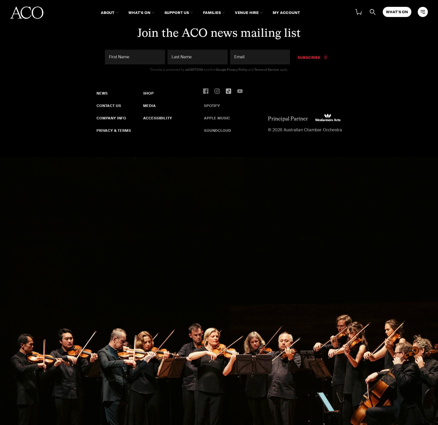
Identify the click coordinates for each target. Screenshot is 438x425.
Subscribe (309, 57)
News (102, 93)
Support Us (177, 12)
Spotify (212, 105)
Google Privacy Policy (231, 70)
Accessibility (157, 118)
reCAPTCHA (194, 70)
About (108, 12)
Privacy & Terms (114, 130)
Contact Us (109, 105)
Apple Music (217, 118)
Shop (148, 93)
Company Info (111, 118)
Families (212, 12)
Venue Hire (247, 12)
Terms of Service (266, 70)
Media (149, 105)
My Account (286, 12)
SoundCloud (217, 130)
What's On (140, 12)
